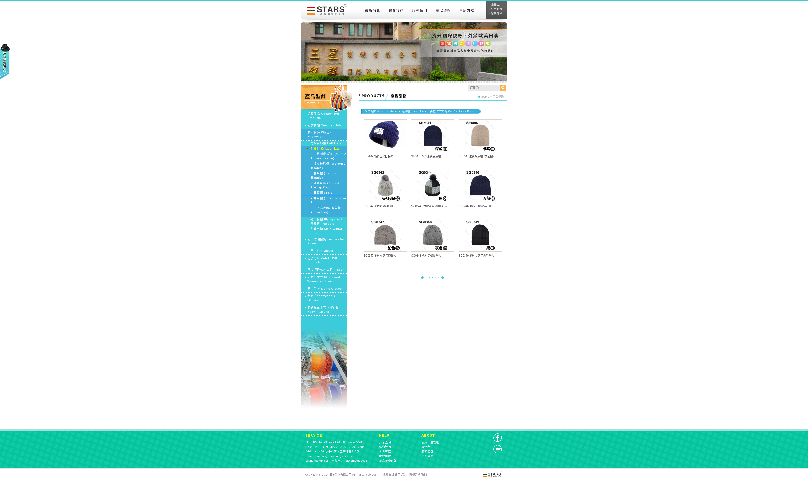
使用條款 (400, 474)
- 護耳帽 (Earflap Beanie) (323, 175)
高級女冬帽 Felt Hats (325, 143)
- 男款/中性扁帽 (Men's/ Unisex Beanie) (328, 156)
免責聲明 (388, 474)
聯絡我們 (427, 446)
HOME (485, 96)
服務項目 (427, 451)
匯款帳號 (385, 456)
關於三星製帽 (430, 442)
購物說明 (385, 446)
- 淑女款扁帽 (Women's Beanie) (328, 166)
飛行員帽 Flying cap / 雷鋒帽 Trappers (326, 221)
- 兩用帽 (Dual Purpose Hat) (328, 200)
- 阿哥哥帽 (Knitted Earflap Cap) (325, 185)
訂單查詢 (497, 9)
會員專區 (497, 13)
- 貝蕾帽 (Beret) (323, 192)
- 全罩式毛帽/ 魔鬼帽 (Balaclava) (326, 210)
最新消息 (427, 456)
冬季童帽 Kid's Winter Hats (326, 231)
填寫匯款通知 (388, 460)
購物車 (495, 4)
